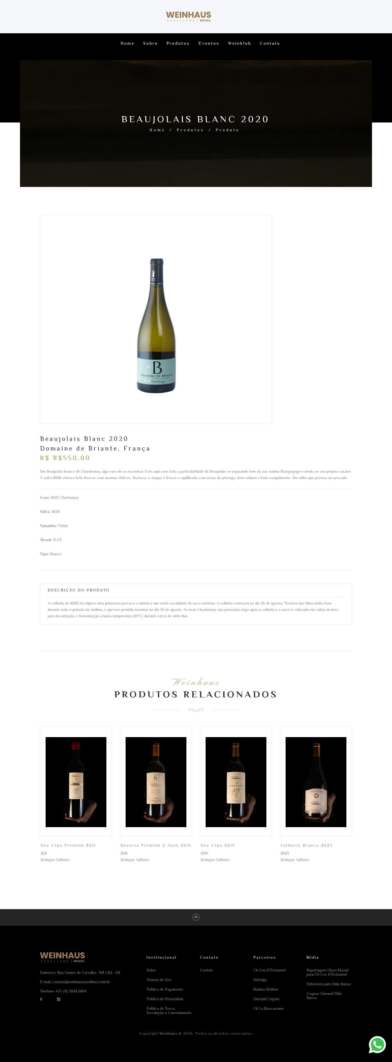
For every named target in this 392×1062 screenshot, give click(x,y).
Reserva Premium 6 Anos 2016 (156, 845)
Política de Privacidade (165, 999)
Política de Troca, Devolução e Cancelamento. (169, 1010)
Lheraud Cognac (266, 999)
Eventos (208, 43)
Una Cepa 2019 (218, 845)
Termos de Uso (159, 980)
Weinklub (239, 43)
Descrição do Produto (79, 590)
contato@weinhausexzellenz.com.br (81, 982)
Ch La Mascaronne (268, 1008)
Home (128, 43)
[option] (156, 324)
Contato (270, 43)
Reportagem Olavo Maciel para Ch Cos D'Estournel (328, 972)
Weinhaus (167, 1033)
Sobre (150, 43)
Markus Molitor (265, 989)
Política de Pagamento (165, 989)
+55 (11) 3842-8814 (70, 991)
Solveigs (260, 980)
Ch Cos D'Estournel (269, 970)
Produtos (178, 43)
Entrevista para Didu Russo (329, 984)
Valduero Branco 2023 (307, 845)
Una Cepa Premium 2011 (68, 845)
